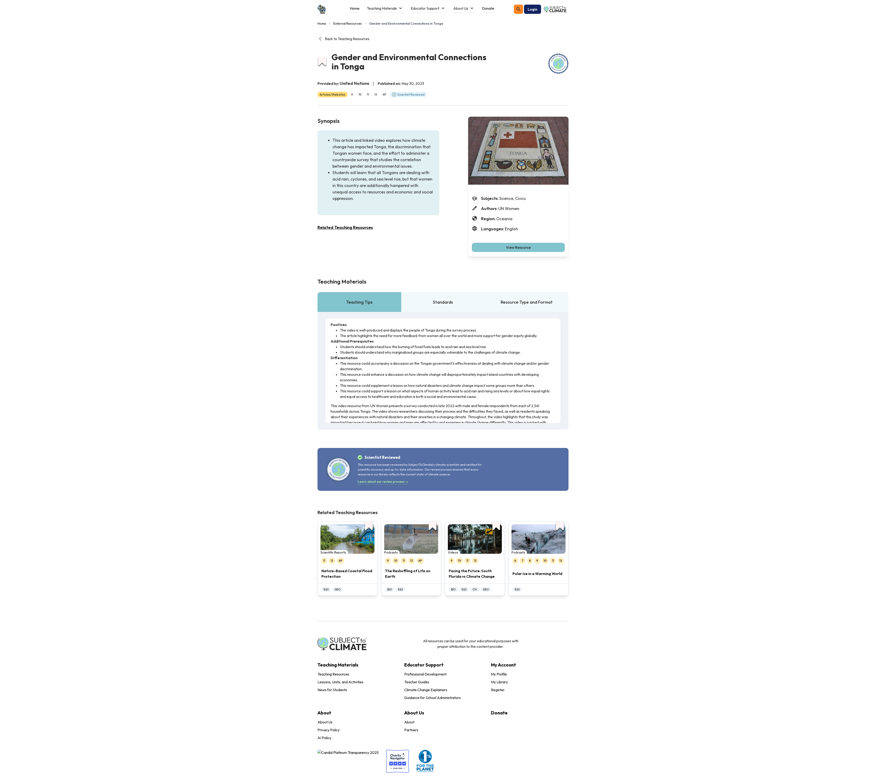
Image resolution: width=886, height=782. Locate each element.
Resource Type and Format (527, 302)
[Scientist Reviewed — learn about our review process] (558, 63)
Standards (443, 302)
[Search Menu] (518, 9)
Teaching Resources (333, 674)
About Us (324, 722)
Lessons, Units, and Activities (340, 682)
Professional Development (425, 674)
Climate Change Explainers (425, 689)
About (409, 722)
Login (532, 9)
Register (498, 689)
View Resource (518, 247)
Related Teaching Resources (345, 227)
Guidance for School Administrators (432, 697)
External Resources (347, 23)
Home (321, 23)
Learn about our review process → (383, 481)
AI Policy (324, 737)
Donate (499, 713)
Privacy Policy (328, 730)
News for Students (332, 689)
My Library (499, 682)
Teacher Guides (416, 682)
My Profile (499, 674)
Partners (411, 730)
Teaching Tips (359, 302)
